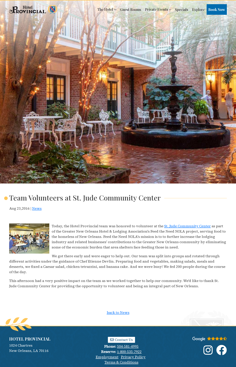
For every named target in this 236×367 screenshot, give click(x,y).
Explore (198, 9)
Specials (181, 9)
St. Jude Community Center (187, 226)
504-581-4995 (128, 346)
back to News (118, 312)
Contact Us (123, 339)
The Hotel (105, 9)
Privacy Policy (133, 356)
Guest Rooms (130, 9)
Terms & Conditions (121, 362)
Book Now (216, 9)
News (37, 208)
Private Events (157, 9)
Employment (107, 356)
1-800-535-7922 (129, 351)
